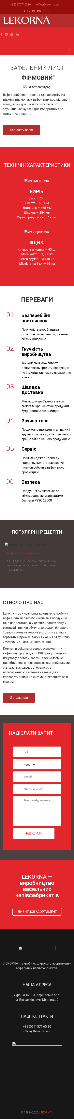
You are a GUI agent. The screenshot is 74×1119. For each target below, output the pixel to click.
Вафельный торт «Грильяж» (24, 553)
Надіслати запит (21, 130)
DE (44, 11)
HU (50, 11)
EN (28, 11)
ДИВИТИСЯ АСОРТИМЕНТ (37, 912)
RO (39, 11)
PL (34, 11)
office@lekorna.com (49, 4)
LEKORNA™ (46, 1112)
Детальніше (19, 698)
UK (23, 11)
